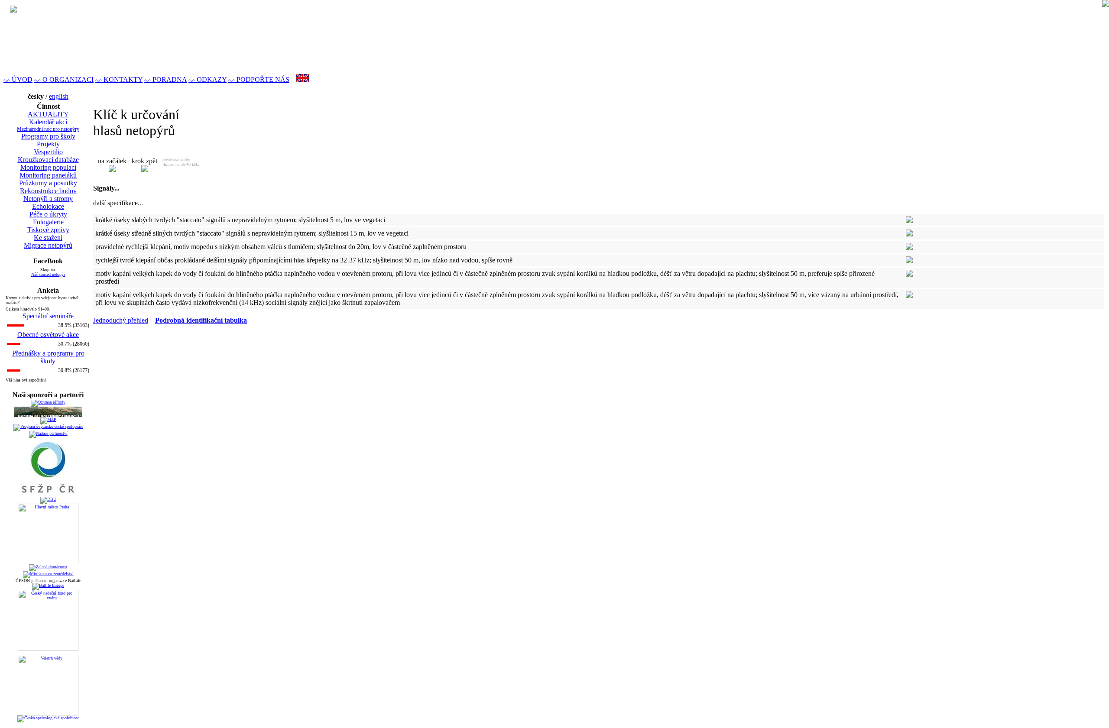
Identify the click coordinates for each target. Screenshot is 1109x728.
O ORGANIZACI (64, 79)
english (58, 96)
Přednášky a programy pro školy (48, 357)
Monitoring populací (48, 167)
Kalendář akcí (48, 122)
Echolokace (48, 206)
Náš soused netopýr (48, 274)
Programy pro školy (48, 136)
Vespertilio (48, 151)
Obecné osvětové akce (48, 334)
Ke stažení (48, 237)
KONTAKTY (119, 79)
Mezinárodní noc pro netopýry (48, 129)
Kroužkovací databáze (48, 159)
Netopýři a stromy (48, 198)
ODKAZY (207, 79)
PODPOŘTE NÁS (258, 79)
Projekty (48, 144)
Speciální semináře (48, 316)
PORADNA (165, 79)
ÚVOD (17, 79)
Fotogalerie (48, 222)
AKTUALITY (48, 114)
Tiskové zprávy (48, 229)
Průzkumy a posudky (48, 183)
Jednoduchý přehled (120, 320)
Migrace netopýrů (48, 245)
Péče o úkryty (48, 214)
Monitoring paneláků (48, 175)
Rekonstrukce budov (48, 190)
